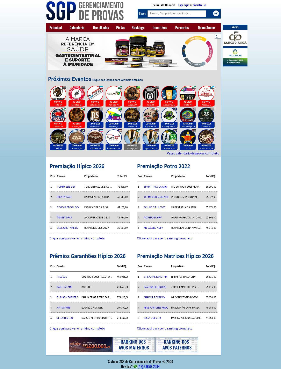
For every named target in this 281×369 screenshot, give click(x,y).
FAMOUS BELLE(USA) (155, 287)
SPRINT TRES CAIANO (155, 186)
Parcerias (182, 27)
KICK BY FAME (64, 196)
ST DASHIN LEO (65, 317)
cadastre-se (199, 5)
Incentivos (160, 27)
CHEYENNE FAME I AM (155, 276)
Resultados (101, 27)
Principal (55, 27)
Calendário (77, 27)
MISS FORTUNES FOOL (156, 307)
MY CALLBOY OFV (153, 227)
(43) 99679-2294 (149, 366)
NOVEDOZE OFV (153, 217)
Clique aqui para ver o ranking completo (77, 238)
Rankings (138, 27)
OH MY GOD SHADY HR (156, 196)
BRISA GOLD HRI (152, 317)
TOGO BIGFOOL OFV (68, 207)
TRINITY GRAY (64, 217)
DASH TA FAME (64, 287)
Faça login (183, 5)
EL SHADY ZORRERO (67, 297)
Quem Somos (207, 27)
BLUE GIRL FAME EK (67, 227)
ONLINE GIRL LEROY (154, 207)
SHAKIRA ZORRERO (154, 297)
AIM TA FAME (63, 307)
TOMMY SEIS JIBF (66, 186)
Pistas (120, 27)
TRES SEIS (62, 276)
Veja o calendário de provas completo (193, 153)
